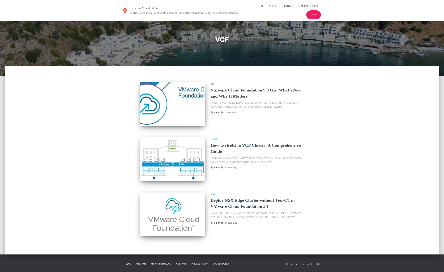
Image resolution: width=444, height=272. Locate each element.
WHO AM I (141, 264)
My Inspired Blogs (308, 6)
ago (230, 112)
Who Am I (273, 6)
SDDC (214, 139)
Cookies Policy (221, 264)
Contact (288, 6)
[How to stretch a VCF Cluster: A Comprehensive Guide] (172, 159)
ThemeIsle (315, 264)
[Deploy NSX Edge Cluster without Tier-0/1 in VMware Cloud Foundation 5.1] (172, 214)
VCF (213, 84)
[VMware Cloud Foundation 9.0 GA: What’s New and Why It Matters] (172, 104)
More (314, 15)
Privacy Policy (199, 264)
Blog (260, 6)
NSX (213, 194)
